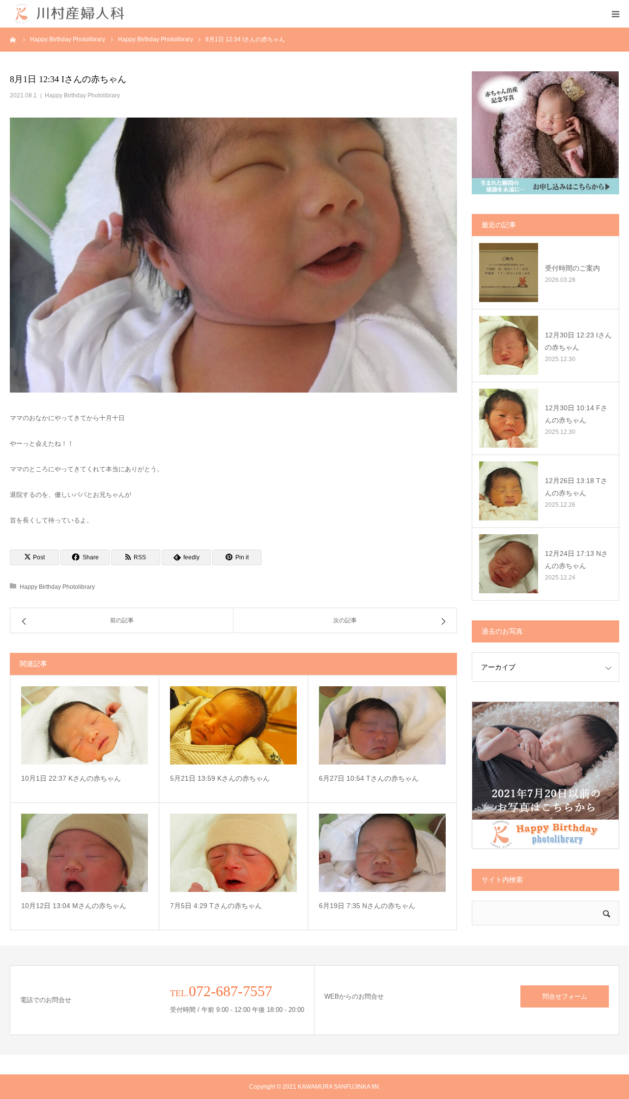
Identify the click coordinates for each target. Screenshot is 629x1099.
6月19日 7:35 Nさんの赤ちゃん (367, 906)
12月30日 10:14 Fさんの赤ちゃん (576, 414)
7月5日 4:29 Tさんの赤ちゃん (216, 906)
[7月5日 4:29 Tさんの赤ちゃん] (233, 853)
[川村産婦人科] (69, 14)
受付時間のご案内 (572, 268)
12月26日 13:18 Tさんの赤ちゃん (576, 487)
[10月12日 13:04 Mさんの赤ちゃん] (84, 853)
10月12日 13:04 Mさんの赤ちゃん (73, 906)
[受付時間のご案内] (508, 272)
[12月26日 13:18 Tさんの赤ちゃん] (508, 490)
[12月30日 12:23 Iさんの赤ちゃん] (508, 345)
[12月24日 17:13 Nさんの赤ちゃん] (508, 563)
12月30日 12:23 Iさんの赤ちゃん (578, 341)
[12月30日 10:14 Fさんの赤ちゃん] (508, 418)
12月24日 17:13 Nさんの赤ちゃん (576, 560)
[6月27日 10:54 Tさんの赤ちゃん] (382, 725)
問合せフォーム (565, 996)
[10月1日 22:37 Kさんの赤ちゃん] (84, 725)
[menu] (615, 14)
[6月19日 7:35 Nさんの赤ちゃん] (382, 853)
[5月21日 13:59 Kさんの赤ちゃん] (233, 725)
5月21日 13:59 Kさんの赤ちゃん (220, 778)
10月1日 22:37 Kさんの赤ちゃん (71, 778)
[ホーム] (13, 39)
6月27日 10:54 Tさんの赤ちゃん (369, 778)
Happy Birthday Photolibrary (82, 95)
